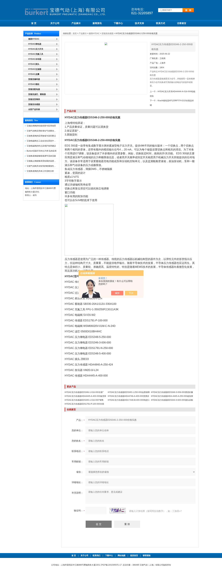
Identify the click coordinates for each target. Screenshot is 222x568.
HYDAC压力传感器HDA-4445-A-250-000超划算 (172, 396)
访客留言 (181, 23)
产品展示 (76, 23)
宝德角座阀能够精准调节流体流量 (41, 156)
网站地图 (121, 555)
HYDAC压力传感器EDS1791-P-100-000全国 (84, 404)
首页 (75, 33)
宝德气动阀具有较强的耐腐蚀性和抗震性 (44, 166)
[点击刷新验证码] (118, 510)
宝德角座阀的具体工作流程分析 (40, 171)
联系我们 (96, 555)
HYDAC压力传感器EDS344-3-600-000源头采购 (172, 400)
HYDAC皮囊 (33, 74)
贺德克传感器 (34, 104)
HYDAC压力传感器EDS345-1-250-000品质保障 (129, 392)
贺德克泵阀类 (34, 99)
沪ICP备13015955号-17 (111, 565)
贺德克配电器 (34, 89)
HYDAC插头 (33, 64)
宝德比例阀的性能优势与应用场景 (41, 126)
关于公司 (54, 23)
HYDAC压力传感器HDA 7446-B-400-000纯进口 (129, 400)
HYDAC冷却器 (34, 59)
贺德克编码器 (34, 79)
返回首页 (134, 555)
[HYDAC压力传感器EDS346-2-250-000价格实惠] (106, 68)
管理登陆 (146, 555)
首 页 (33, 23)
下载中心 (118, 23)
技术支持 (139, 23)
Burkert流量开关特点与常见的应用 (41, 151)
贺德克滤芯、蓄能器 (37, 94)
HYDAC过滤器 (34, 69)
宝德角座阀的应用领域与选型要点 (41, 136)
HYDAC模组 (33, 84)
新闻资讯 (97, 23)
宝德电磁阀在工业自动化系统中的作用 (43, 141)
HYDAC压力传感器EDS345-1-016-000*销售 (84, 400)
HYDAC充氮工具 (35, 54)
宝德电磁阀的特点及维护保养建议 (41, 146)
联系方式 (160, 23)
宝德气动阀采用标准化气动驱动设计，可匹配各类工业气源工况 (54, 131)
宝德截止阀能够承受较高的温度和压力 (43, 161)
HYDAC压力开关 (35, 49)
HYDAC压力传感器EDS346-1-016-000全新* (84, 392)
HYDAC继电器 (34, 44)
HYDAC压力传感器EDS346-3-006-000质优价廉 (172, 392)
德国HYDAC (94, 33)
